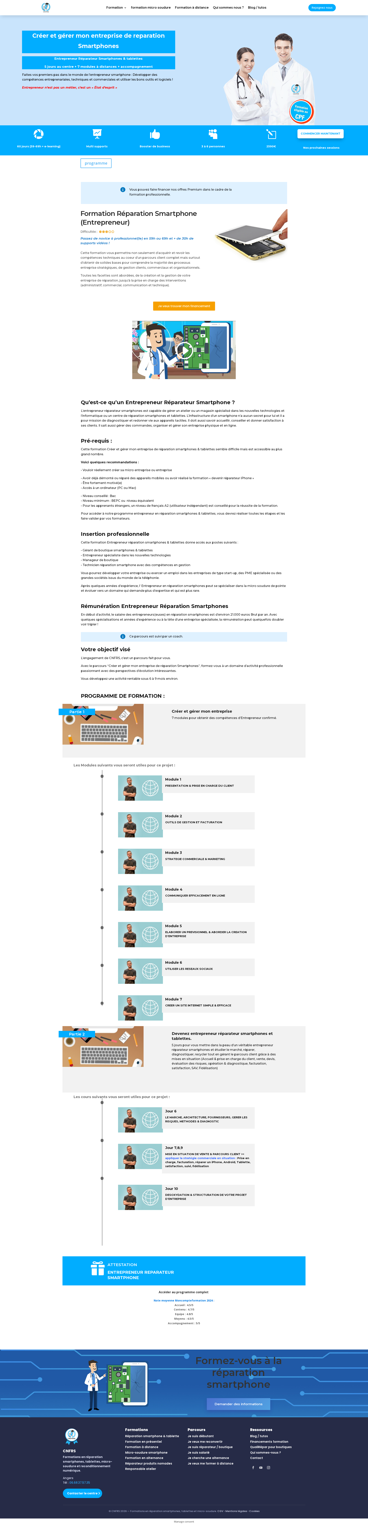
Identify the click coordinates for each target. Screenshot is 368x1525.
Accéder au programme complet (184, 1292)
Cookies (254, 1511)
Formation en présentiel (143, 1442)
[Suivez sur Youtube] (261, 1468)
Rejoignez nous (322, 7)
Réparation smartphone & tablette (152, 1436)
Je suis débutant (201, 1436)
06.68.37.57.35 (79, 1483)
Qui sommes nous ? (228, 7)
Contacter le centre (82, 1493)
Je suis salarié (198, 1453)
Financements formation (269, 1442)
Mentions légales (236, 1511)
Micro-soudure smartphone (146, 1453)
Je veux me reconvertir (205, 1442)
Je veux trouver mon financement (184, 306)
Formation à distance (192, 7)
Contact (256, 1458)
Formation (114, 7)
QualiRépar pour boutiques (271, 1447)
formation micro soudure (151, 7)
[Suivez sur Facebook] (253, 1468)
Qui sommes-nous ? (265, 1453)
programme (96, 163)
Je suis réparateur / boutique (210, 1447)
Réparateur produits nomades (148, 1463)
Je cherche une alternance (208, 1458)
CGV (220, 1511)
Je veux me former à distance (210, 1463)
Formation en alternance (144, 1458)
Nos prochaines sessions (321, 147)
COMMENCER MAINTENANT (320, 133)
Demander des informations (238, 1404)
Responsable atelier (140, 1469)
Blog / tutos (257, 7)
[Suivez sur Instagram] (268, 1468)
